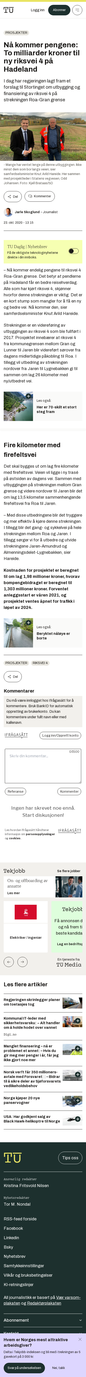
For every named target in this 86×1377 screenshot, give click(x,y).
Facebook (13, 1228)
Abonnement (16, 1320)
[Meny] (77, 10)
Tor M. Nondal (17, 1204)
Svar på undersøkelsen (24, 1368)
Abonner (59, 10)
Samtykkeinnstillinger (24, 1266)
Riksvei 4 (40, 663)
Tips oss (70, 1158)
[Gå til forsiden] (9, 10)
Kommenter (42, 196)
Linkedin (11, 1238)
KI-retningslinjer (18, 1284)
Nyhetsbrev (14, 1256)
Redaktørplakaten (44, 1303)
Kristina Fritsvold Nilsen (26, 1185)
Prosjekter (16, 32)
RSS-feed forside (20, 1219)
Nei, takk (58, 1368)
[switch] (74, 251)
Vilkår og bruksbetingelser (28, 1275)
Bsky (8, 1247)
